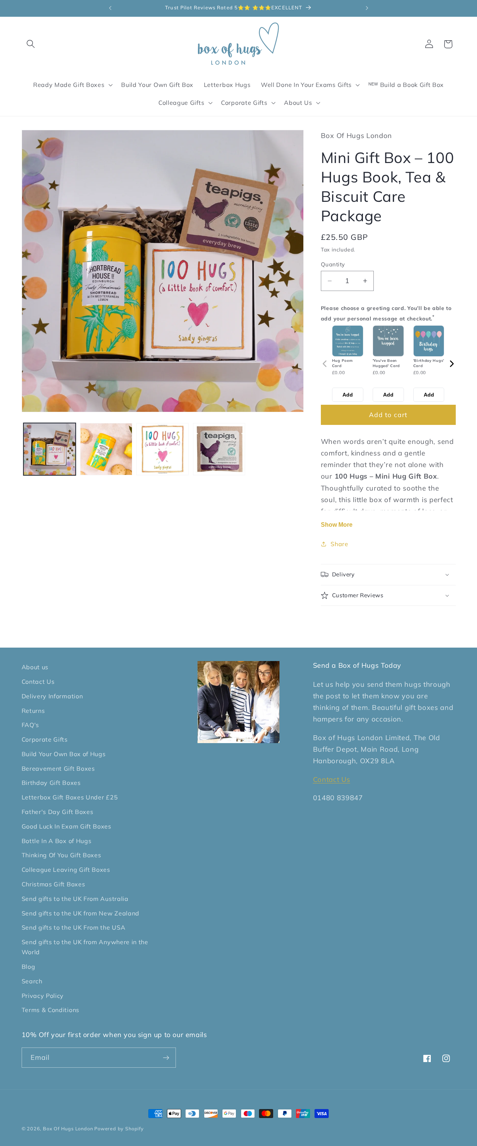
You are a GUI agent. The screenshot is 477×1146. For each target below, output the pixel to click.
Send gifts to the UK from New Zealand (81, 913)
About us (35, 667)
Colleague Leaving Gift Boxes (66, 869)
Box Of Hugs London (68, 1128)
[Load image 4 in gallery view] (219, 449)
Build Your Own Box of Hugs (64, 754)
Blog (28, 966)
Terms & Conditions (50, 1010)
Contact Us (38, 681)
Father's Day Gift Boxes (58, 811)
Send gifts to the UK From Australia (75, 898)
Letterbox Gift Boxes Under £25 (70, 797)
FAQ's (30, 725)
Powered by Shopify (119, 1128)
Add (347, 395)
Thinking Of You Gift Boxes (61, 855)
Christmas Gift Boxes (53, 884)
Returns (33, 710)
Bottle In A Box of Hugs (57, 841)
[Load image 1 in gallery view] (49, 449)
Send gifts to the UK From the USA (74, 927)
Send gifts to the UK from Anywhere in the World (85, 947)
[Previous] (325, 364)
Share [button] (339, 544)
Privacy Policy (43, 995)
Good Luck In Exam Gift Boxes (66, 826)
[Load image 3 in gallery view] (162, 449)
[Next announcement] (367, 8)
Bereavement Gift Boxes (58, 768)
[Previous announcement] (110, 8)
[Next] (451, 364)
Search (32, 981)
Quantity (333, 264)
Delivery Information (52, 696)
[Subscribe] (166, 1058)
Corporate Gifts (45, 739)
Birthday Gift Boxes (51, 783)
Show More (337, 524)
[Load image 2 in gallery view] (106, 449)
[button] (31, 44)
